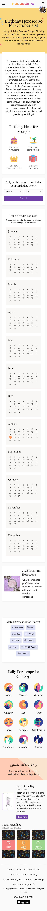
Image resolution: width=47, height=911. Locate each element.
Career (17, 634)
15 (10, 242)
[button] (34, 884)
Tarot (14, 647)
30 (15, 247)
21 (36, 242)
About (11, 869)
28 (37, 245)
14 (37, 239)
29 (10, 247)
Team (19, 869)
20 (32, 242)
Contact (29, 879)
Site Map (39, 879)
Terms (25, 874)
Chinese (30, 640)
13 (32, 239)
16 (15, 242)
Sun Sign (18, 627)
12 (28, 239)
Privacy (33, 874)
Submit (23, 198)
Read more (22, 817)
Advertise (14, 874)
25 (23, 245)
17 (19, 242)
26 (28, 245)
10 (19, 239)
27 (32, 245)
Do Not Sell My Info (12, 879)
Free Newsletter (31, 869)
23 (15, 245)
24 (19, 245)
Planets (24, 653)
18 (24, 242)
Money (30, 634)
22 (10, 245)
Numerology (30, 647)
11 (23, 239)
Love (31, 627)
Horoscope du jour (22, 884)
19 (28, 242)
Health (16, 640)
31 (19, 247)
